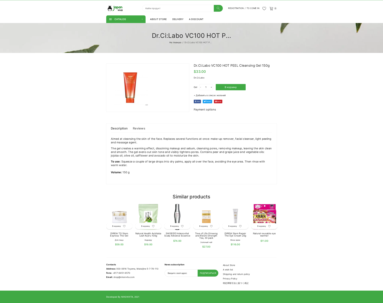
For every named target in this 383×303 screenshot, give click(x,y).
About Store (229, 265)
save (219, 101)
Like (198, 101)
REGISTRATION (236, 8)
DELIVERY (177, 19)
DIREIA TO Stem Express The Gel (119, 234)
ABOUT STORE (158, 19)
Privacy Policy (230, 278)
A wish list (228, 269)
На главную (175, 42)
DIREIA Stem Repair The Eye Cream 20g (235, 234)
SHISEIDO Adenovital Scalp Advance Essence (177, 234)
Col (195, 87)
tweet (208, 101)
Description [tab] (119, 128)
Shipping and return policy (236, 274)
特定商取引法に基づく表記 (236, 283)
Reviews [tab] (139, 128)
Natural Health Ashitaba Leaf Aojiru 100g (148, 234)
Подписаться (208, 273)
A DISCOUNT (196, 19)
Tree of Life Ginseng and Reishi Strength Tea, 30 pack (206, 235)
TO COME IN (253, 8)
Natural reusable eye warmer (264, 234)
